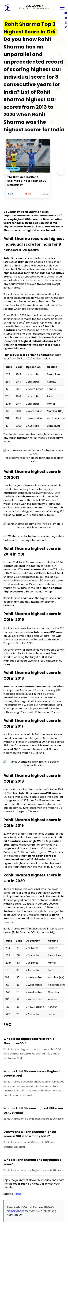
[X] (65, 27)
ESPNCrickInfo (15, 1211)
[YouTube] (65, 13)
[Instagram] (65, 22)
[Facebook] (65, 17)
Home (17, 1194)
